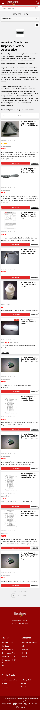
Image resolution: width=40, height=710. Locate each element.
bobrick (4, 683)
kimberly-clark (26, 680)
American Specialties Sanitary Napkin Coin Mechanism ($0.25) (28, 475)
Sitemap (5, 666)
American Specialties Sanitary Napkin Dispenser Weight (28, 398)
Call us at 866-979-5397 (20, 623)
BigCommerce (33, 698)
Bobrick (24, 653)
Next (24, 595)
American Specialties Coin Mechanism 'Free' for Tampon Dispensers (29, 513)
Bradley (24, 656)
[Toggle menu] (2, 2)
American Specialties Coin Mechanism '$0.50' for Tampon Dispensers (29, 359)
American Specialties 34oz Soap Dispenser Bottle (28, 284)
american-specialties (9, 680)
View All (23, 687)
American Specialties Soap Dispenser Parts (16, 110)
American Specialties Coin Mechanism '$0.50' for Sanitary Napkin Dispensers (29, 556)
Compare (34, 163)
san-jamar (5, 687)
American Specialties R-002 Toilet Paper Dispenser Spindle (28, 170)
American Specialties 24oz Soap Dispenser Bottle (28, 321)
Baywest (25, 649)
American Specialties (29, 642)
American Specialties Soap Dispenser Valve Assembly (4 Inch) (28, 251)
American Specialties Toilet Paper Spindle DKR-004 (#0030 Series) (29, 123)
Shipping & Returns (8, 656)
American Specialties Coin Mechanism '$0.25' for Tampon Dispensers (29, 436)
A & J (23, 646)
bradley (23, 683)
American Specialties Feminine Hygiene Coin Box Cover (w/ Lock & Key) (29, 215)
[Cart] (37, 2)
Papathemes (26, 701)
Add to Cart (16, 163)
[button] (37, 25)
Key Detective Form (9, 653)
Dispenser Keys (7, 649)
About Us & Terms (8, 642)
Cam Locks (6, 646)
